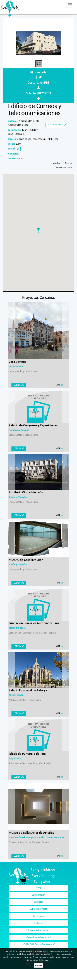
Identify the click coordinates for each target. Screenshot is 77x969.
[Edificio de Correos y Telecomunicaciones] (38, 43)
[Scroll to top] (70, 962)
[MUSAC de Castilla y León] (38, 539)
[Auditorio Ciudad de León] (38, 472)
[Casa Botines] (38, 331)
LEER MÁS (19, 385)
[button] (38, 230)
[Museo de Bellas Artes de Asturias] (38, 806)
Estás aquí (43, 960)
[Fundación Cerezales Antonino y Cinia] (38, 604)
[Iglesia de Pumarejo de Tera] (38, 735)
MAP (58, 385)
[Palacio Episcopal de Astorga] (38, 670)
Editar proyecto (56, 125)
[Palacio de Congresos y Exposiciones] (38, 406)
